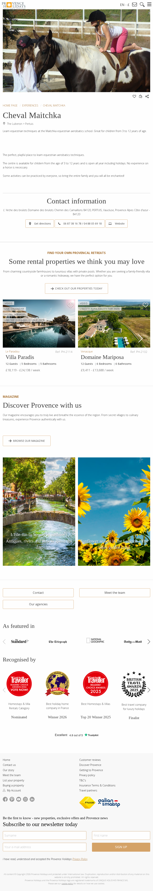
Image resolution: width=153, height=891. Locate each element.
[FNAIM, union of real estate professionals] (88, 803)
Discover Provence (90, 765)
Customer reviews (90, 760)
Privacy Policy (79, 859)
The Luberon (14, 124)
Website (119, 223)
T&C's (82, 780)
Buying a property (13, 785)
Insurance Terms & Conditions (97, 785)
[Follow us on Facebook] (5, 799)
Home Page (10, 105)
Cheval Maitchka (54, 105)
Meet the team (114, 593)
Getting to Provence (91, 770)
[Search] (142, 4)
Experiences (30, 105)
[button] (140, 338)
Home (6, 760)
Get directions (42, 223)
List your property (13, 780)
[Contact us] (134, 4)
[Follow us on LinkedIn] (32, 799)
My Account (13, 790)
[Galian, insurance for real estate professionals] (109, 803)
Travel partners (88, 790)
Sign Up (121, 847)
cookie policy (67, 883)
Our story (8, 770)
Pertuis (29, 124)
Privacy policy (87, 775)
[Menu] (149, 4)
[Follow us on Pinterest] (12, 799)
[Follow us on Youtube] (18, 799)
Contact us (9, 765)
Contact (38, 593)
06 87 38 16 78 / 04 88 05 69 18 (82, 223)
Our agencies (38, 604)
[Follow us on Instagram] (25, 799)
